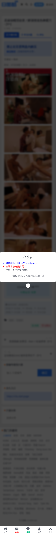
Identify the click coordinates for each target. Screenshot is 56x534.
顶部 (50, 532)
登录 (39, 532)
